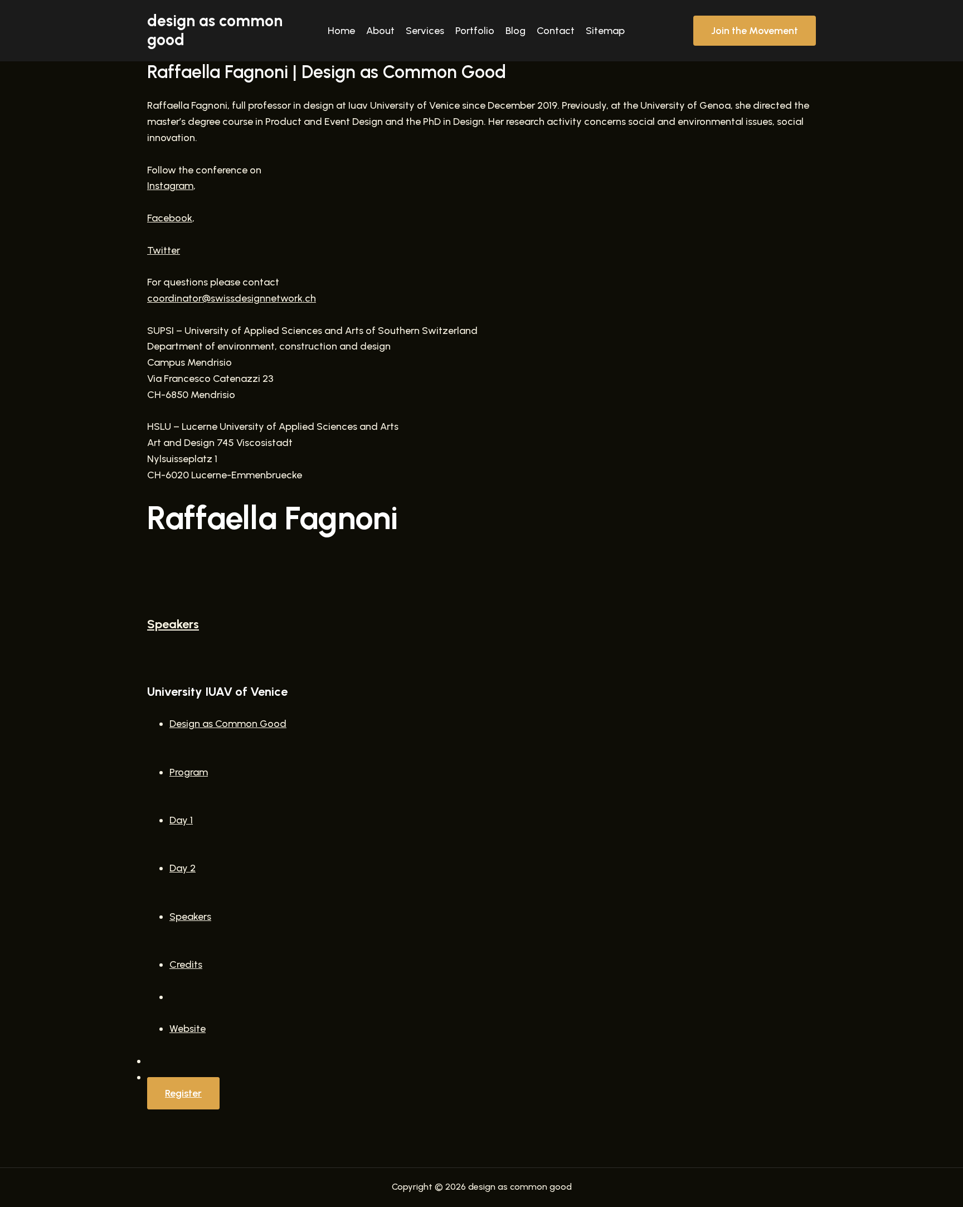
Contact (556, 31)
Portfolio (474, 31)
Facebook (169, 218)
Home (341, 31)
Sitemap (605, 31)
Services (425, 31)
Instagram (170, 186)
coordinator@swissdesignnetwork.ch (231, 298)
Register (183, 1093)
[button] (754, 31)
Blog (515, 31)
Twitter (163, 250)
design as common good (215, 30)
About (380, 31)
